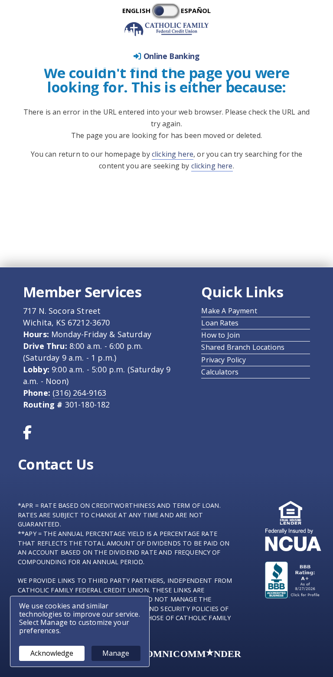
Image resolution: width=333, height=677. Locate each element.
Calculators (222, 372)
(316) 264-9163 (79, 393)
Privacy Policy (226, 360)
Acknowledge (51, 653)
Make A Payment (231, 310)
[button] (166, 56)
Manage (115, 653)
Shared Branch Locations (245, 347)
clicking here (172, 154)
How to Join (223, 335)
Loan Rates (222, 323)
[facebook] (30, 435)
